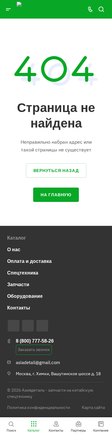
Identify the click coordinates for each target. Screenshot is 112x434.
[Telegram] (13, 326)
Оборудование (25, 296)
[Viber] (28, 326)
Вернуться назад (56, 170)
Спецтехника (22, 272)
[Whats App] (42, 326)
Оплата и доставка (29, 261)
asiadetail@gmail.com (38, 362)
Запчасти (18, 284)
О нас (13, 249)
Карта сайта (93, 407)
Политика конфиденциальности (38, 407)
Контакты (18, 307)
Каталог (16, 237)
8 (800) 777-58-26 (35, 340)
